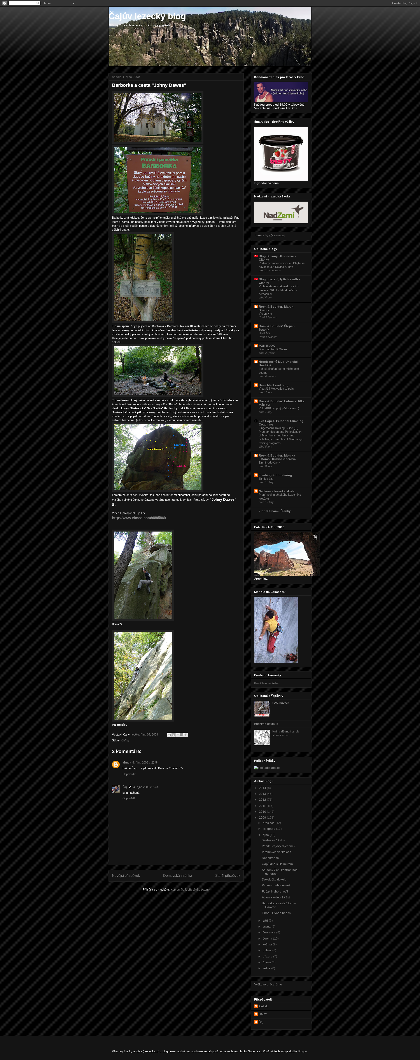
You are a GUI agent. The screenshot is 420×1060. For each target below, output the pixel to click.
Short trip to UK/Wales (273, 349)
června (268, 938)
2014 (263, 788)
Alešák (263, 1006)
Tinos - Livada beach (276, 913)
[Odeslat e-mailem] (169, 735)
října (266, 835)
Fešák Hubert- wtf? (275, 891)
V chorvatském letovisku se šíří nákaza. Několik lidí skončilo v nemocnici (279, 290)
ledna (267, 968)
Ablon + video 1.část (276, 897)
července (269, 932)
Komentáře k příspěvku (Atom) (190, 889)
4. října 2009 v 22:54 (145, 762)
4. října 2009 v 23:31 (146, 787)
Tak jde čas (266, 478)
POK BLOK (267, 345)
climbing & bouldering (275, 475)
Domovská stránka (177, 875)
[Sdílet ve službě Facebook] (182, 735)
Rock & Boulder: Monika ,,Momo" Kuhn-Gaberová (277, 457)
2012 (263, 799)
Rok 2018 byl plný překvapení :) (279, 408)
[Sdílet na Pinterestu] (186, 735)
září (266, 920)
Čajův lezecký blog (147, 16)
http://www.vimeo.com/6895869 (139, 518)
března (268, 956)
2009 (263, 817)
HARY (263, 1014)
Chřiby (125, 740)
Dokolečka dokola (274, 879)
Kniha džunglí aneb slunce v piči (285, 733)
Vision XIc (265, 313)
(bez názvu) (280, 702)
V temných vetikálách (276, 852)
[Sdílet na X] (177, 735)
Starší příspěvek (227, 875)
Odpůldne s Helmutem (277, 864)
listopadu (269, 828)
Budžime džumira (266, 723)
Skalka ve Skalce (273, 840)
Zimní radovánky (269, 462)
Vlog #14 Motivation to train (276, 388)
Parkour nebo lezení (276, 885)
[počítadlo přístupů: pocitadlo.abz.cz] (267, 767)
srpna (267, 926)
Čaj (124, 787)
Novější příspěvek (126, 875)
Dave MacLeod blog (274, 385)
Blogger (302, 1051)
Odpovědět (129, 774)
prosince (269, 823)
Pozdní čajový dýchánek (278, 846)
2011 (262, 805)
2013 (263, 793)
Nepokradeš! (271, 858)
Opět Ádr (264, 333)
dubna (267, 950)
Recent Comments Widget (266, 683)
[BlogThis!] (173, 735)
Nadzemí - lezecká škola (276, 491)
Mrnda (126, 762)
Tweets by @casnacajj (269, 235)
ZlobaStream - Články (275, 511)
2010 (263, 811)
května (268, 944)
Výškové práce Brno (268, 984)
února (267, 962)
